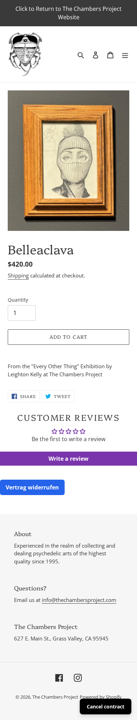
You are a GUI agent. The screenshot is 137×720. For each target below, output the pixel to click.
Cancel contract (105, 706)
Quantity (18, 299)
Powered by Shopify (101, 697)
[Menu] (125, 54)
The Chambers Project (55, 697)
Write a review (68, 458)
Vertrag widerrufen (32, 487)
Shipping (18, 275)
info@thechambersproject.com (79, 599)
